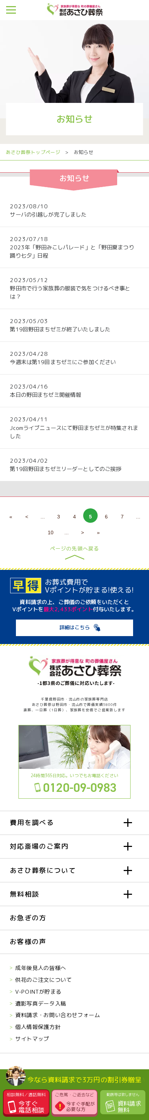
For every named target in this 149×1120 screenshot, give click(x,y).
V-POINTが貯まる (38, 992)
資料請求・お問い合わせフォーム (57, 1015)
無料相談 (24, 894)
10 (51, 532)
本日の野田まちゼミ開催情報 (45, 395)
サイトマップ (32, 1039)
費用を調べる (32, 822)
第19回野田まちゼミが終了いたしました (60, 329)
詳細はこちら (74, 627)
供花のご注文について (43, 980)
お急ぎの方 (28, 917)
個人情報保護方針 (37, 1027)
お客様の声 (28, 941)
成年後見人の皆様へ (40, 968)
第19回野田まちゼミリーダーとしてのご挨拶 (65, 469)
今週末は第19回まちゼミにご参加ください (63, 362)
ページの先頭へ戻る (74, 549)
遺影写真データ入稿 (40, 1003)
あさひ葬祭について (43, 870)
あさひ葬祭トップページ (33, 152)
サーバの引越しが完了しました (48, 214)
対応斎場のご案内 (39, 846)
